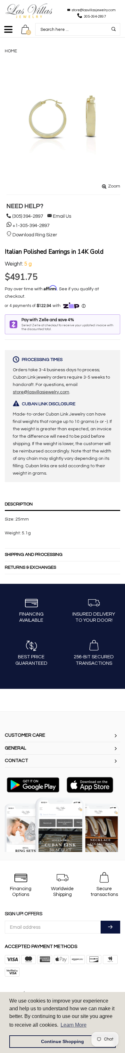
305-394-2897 (95, 16)
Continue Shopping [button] (62, 1041)
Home (11, 51)
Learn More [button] (74, 1025)
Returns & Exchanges (30, 567)
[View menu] (8, 32)
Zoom (114, 186)
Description (19, 504)
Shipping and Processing (34, 554)
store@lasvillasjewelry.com (94, 10)
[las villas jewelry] (29, 10)
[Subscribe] (110, 927)
